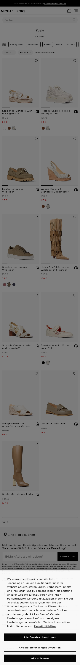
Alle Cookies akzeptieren (40, 637)
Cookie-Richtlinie (45, 626)
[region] (40, 617)
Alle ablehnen (40, 658)
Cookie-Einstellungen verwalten (40, 647)
